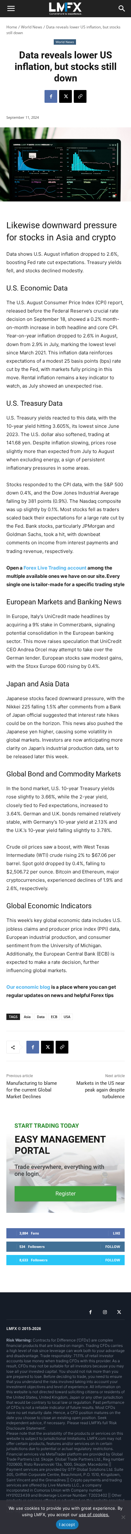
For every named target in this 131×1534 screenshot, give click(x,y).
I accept (67, 1524)
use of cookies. (94, 1514)
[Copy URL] (80, 96)
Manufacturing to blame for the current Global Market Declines (31, 1089)
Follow (112, 1246)
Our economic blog (28, 987)
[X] (65, 96)
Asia (27, 1016)
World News (31, 27)
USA (67, 1016)
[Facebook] (51, 96)
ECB (54, 1016)
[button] (11, 8)
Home (11, 27)
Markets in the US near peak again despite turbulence (100, 1089)
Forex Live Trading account (55, 568)
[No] (123, 1517)
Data (41, 1016)
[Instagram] (104, 1312)
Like (116, 1233)
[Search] (122, 8)
